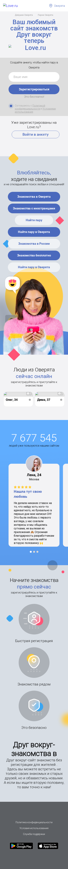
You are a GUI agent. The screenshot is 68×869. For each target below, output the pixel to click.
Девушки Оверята (24, 15)
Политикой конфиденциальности (30, 107)
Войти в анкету (35, 134)
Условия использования (34, 828)
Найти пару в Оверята (34, 232)
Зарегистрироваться (34, 89)
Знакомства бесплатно (34, 255)
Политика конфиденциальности (34, 822)
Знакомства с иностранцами (34, 208)
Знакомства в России (34, 243)
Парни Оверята (45, 15)
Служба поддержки (34, 834)
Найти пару (34, 220)
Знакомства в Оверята (34, 196)
